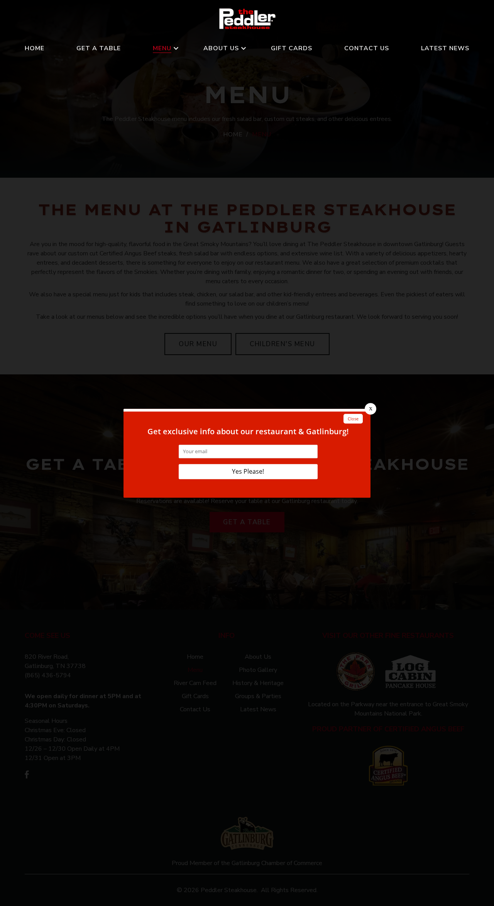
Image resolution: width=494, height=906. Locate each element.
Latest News (445, 48)
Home (34, 48)
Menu (162, 48)
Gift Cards (291, 48)
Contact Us (366, 48)
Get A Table (98, 48)
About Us (221, 48)
